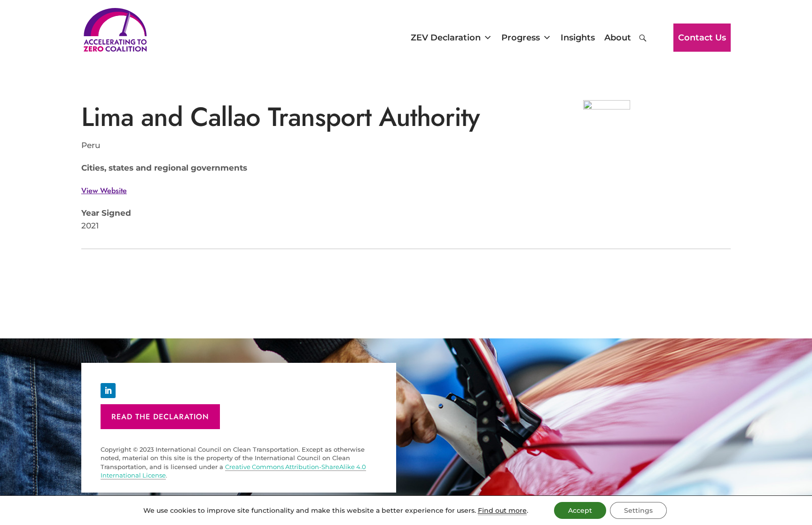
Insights (578, 37)
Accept (580, 510)
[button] (643, 38)
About (617, 37)
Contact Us (702, 37)
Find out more (502, 510)
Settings (638, 510)
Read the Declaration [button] (160, 416)
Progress (520, 37)
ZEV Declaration (446, 37)
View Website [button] (104, 190)
